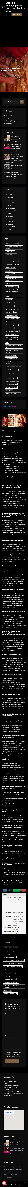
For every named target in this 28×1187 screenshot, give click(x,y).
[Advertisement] (14, 32)
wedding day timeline (11, 355)
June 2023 (10, 219)
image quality (9, 299)
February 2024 (11, 205)
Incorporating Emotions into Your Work (14, 460)
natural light (8, 312)
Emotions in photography (10, 957)
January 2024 (11, 208)
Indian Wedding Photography (13, 302)
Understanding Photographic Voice (13, 453)
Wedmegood (9, 390)
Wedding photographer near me (13, 366)
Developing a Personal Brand (11, 470)
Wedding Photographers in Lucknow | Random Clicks (15, 7)
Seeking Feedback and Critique (12, 468)
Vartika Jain (5, 884)
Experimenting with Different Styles (13, 458)
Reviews (8, 118)
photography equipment (12, 325)
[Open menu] (7, 14)
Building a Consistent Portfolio (12, 466)
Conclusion (7, 479)
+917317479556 (12, 1081)
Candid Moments (10, 251)
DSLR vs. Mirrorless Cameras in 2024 (16, 166)
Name (7, 1027)
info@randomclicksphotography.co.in (13, 1085)
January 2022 (11, 227)
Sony (7, 342)
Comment (8, 1014)
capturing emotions (10, 267)
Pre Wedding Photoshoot (12, 334)
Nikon (15, 312)
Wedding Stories (10, 123)
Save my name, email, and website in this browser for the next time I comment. (14, 1054)
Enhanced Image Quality (12, 286)
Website (7, 1044)
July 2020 (10, 229)
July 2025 (10, 194)
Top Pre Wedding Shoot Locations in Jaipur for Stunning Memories (16, 147)
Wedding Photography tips (12, 381)
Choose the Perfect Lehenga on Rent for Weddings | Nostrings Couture (17, 157)
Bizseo (16, 1183)
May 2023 (10, 221)
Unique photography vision (10, 993)
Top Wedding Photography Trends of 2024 (17, 174)
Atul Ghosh (21, 882)
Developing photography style (11, 954)
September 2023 (12, 210)
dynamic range (9, 283)
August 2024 (11, 202)
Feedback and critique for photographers (14, 960)
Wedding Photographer (11, 358)
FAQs (5, 481)
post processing (10, 328)
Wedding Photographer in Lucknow (12, 362)
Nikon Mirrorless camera (12, 315)
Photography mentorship (10, 979)
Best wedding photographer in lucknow (13, 247)
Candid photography (11, 254)
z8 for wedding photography (13, 393)
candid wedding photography (13, 261)
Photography (9, 115)
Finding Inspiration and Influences (13, 454)
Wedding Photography (12, 121)
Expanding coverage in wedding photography (14, 295)
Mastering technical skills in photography (13, 963)
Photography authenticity (10, 972)
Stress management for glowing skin (13, 346)
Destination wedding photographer (11, 279)
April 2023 (10, 224)
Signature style (7, 990)
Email (7, 1035)
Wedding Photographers (12, 369)
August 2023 (11, 213)
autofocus (15, 243)
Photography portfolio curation (11, 982)
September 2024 (12, 200)
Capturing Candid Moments (12, 264)
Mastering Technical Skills (11, 456)
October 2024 (11, 197)
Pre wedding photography (12, 331)
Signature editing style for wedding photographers (12, 338)
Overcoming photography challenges (13, 966)
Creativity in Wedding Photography (11, 274)
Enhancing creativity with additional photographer (12, 290)
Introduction (7, 451)
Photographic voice (8, 969)
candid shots (9, 257)
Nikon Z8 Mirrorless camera (12, 318)
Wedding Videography (11, 387)
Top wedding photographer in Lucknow (13, 351)
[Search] (22, 102)
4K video (8, 243)
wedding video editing (11, 384)
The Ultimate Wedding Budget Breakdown (16, 138)
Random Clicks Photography (13, 1185)
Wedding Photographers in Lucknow (12, 373)
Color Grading (9, 270)
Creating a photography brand (11, 950)
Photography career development (12, 976)
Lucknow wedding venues (12, 309)
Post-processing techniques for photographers (11, 986)
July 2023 (10, 216)
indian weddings (10, 306)
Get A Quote (16, 14)
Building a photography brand (11, 947)
